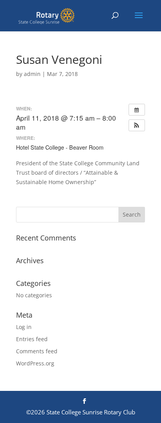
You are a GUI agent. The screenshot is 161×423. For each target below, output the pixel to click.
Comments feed (36, 351)
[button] (137, 125)
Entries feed (32, 339)
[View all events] (137, 110)
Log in (24, 327)
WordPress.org (35, 363)
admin (32, 74)
